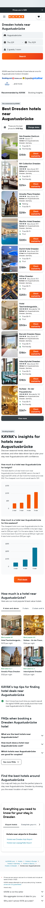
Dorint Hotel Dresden (29, 248)
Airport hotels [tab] (11, 824)
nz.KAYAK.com (10, 861)
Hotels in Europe (31, 861)
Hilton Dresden (26, 276)
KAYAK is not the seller (13, 891)
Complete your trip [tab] (29, 824)
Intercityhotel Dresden (29, 361)
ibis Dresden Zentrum (29, 136)
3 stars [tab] (25, 608)
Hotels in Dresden (11, 866)
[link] (22, 580)
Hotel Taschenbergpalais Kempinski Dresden (28, 305)
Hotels (20, 861)
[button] (42, 10)
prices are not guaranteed (12, 884)
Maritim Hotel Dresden (29, 221)
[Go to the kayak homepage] (16, 16)
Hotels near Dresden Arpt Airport (19, 839)
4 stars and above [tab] (11, 608)
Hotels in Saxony (28, 863)
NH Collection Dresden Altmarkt (29, 165)
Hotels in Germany (14, 863)
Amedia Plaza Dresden (29, 194)
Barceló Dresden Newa (29, 334)
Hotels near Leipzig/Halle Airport (19, 843)
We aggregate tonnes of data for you (20, 896)
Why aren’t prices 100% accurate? (19, 900)
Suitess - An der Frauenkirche (26, 390)
